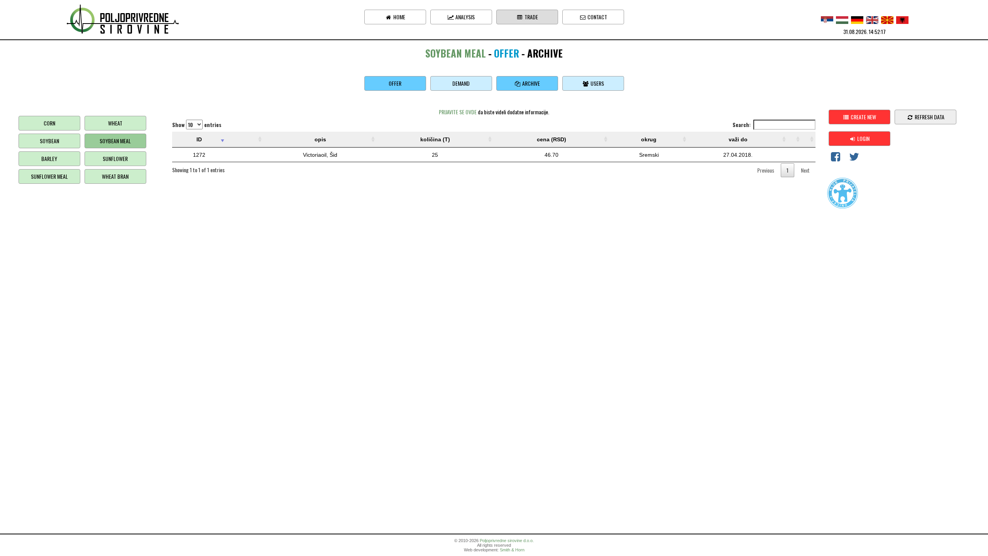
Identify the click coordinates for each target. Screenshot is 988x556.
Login (863, 138)
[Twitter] (854, 158)
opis (320, 139)
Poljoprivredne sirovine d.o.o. (507, 540)
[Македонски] (887, 19)
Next (805, 170)
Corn (49, 123)
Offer (395, 83)
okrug (648, 139)
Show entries (197, 124)
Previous (765, 170)
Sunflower (115, 158)
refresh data (929, 117)
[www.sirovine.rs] (123, 18)
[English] (872, 19)
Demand (461, 83)
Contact (596, 17)
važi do (738, 139)
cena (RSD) (551, 139)
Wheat (115, 123)
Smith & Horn (512, 550)
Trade (530, 17)
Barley (49, 158)
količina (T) (435, 139)
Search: (742, 124)
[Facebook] (835, 158)
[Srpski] (827, 19)
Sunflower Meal (49, 176)
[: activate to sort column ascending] (245, 139)
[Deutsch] (857, 19)
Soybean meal (115, 141)
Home (398, 17)
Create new (862, 117)
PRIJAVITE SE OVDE (458, 112)
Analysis (464, 17)
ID (199, 139)
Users (596, 83)
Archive (530, 83)
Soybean (49, 141)
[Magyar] (842, 19)
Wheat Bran (115, 176)
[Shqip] (902, 19)
